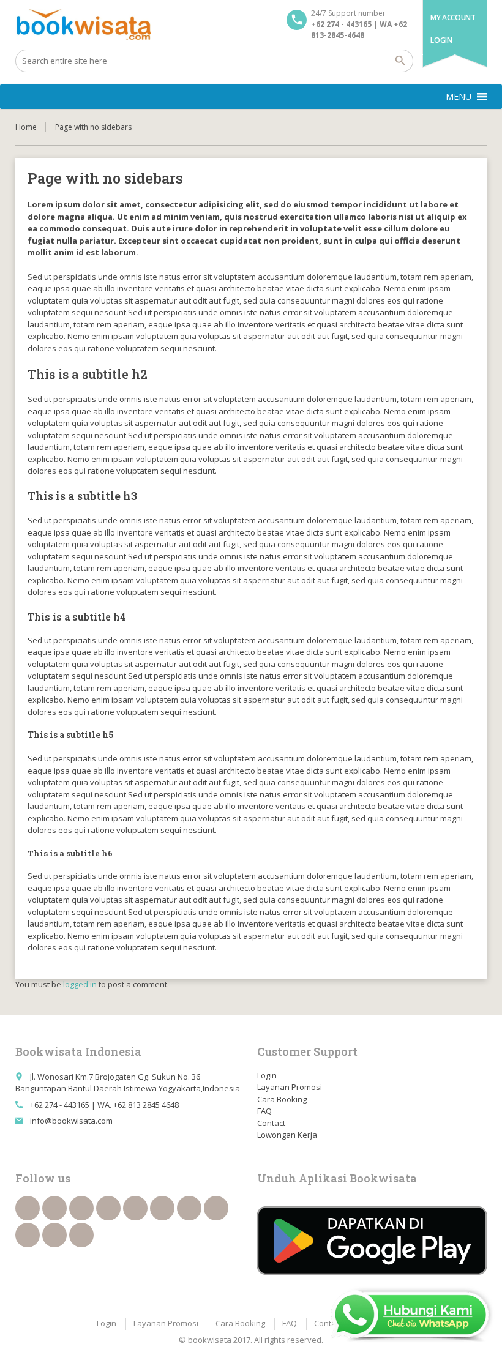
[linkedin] (108, 1208)
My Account (452, 17)
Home (26, 127)
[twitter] (54, 1208)
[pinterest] (216, 1208)
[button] (458, 96)
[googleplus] (135, 1208)
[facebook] (27, 1208)
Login (441, 40)
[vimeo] (189, 1208)
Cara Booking (282, 1099)
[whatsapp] (27, 1235)
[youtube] (162, 1208)
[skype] (81, 1235)
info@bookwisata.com (71, 1120)
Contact (271, 1123)
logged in (80, 984)
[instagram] (54, 1235)
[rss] (81, 1208)
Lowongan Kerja (287, 1134)
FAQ (264, 1110)
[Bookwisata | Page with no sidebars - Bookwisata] (83, 24)
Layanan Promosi (289, 1086)
